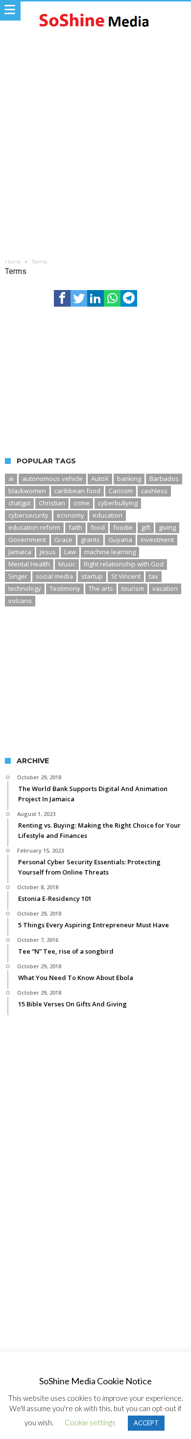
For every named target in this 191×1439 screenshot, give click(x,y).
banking (129, 478)
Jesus (48, 551)
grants (90, 539)
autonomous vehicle (52, 478)
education (107, 515)
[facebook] (62, 298)
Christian (52, 503)
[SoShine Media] (95, 11)
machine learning (110, 551)
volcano (20, 600)
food (98, 527)
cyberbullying (118, 503)
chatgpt (19, 503)
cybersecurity (28, 515)
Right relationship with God (124, 564)
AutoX (100, 478)
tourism (132, 588)
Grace (63, 539)
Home (13, 261)
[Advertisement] (95, 136)
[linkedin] (95, 298)
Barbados (164, 478)
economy (70, 515)
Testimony (64, 588)
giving (167, 527)
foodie (123, 527)
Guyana (120, 539)
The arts (101, 588)
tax (153, 576)
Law (70, 551)
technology (24, 588)
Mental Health (29, 564)
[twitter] (79, 298)
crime (81, 503)
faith (75, 527)
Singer (17, 576)
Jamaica (19, 551)
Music (66, 564)
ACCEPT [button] (146, 1423)
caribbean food (77, 490)
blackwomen (27, 490)
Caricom (121, 490)
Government (27, 539)
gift (145, 527)
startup (92, 576)
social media (54, 576)
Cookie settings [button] (90, 1422)
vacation (165, 588)
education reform (34, 527)
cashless (154, 490)
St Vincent (126, 576)
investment (157, 539)
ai (11, 478)
